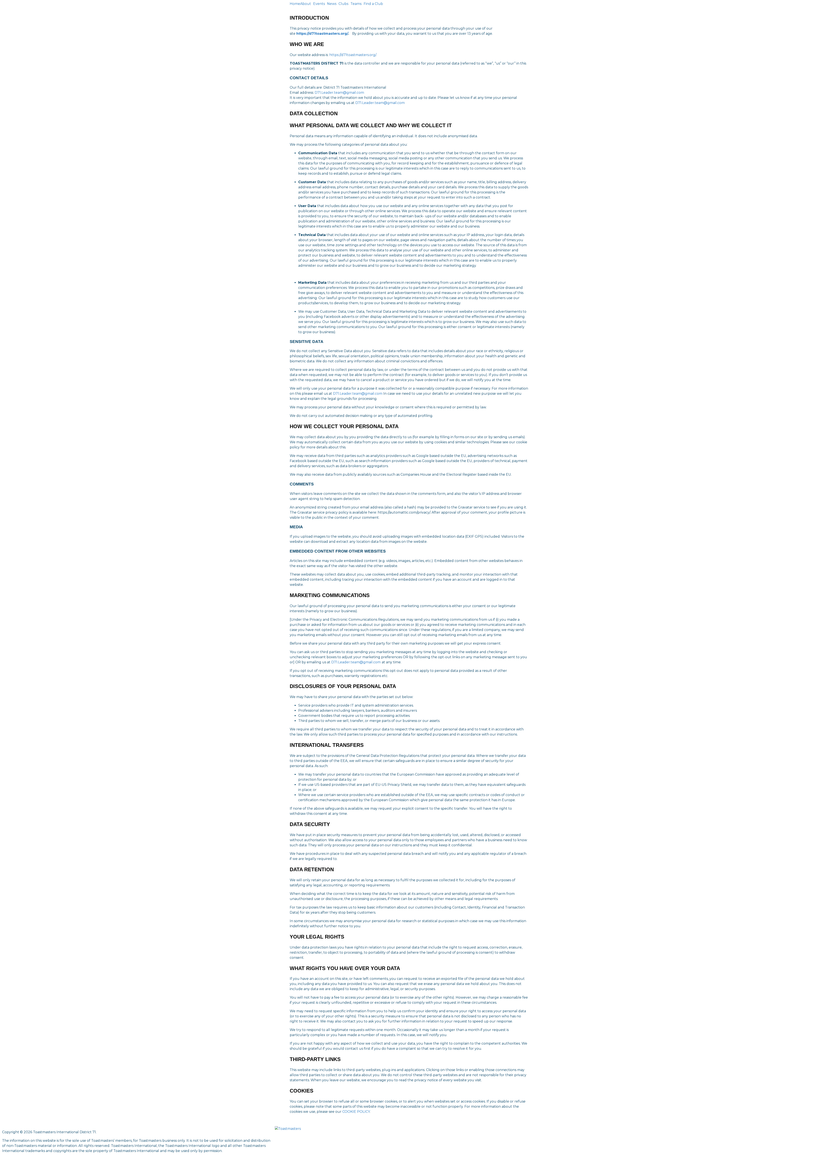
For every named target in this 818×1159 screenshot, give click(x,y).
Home (295, 4)
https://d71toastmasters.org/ (322, 34)
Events (319, 4)
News (331, 4)
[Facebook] (552, 1131)
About (305, 4)
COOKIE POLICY (356, 1112)
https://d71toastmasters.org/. (353, 55)
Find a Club (373, 4)
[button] (306, 4)
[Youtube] (575, 1131)
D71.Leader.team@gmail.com (339, 93)
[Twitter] (564, 1131)
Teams (355, 4)
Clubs (343, 4)
